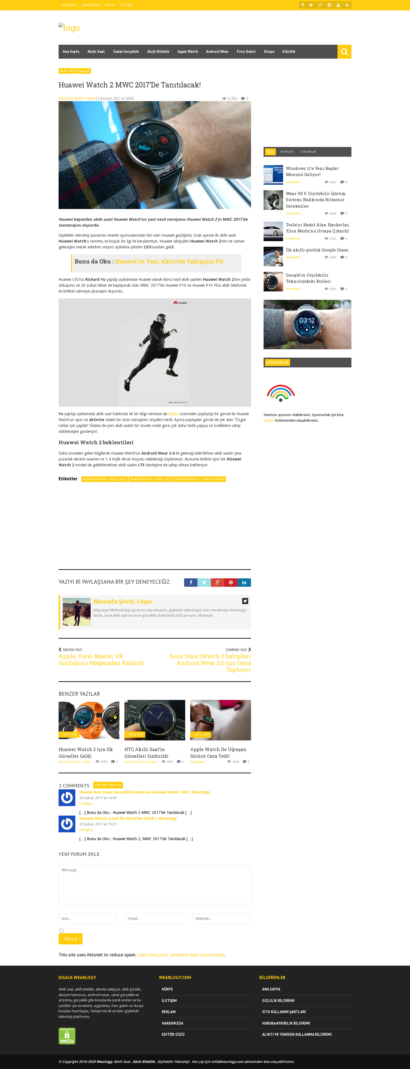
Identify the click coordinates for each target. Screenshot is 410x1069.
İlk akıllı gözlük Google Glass (317, 250)
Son (270, 151)
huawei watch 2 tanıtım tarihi (200, 479)
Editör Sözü (173, 1034)
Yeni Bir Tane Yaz (108, 785)
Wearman (197, 762)
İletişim (126, 5)
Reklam (169, 1011)
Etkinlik (289, 51)
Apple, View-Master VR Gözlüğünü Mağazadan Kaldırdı (101, 659)
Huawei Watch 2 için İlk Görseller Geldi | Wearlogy (128, 818)
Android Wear (217, 51)
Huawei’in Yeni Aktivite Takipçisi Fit (169, 261)
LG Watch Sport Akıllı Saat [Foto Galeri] (307, 311)
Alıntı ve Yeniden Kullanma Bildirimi (297, 1034)
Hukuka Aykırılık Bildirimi (286, 1023)
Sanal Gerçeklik (126, 51)
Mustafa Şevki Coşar (77, 98)
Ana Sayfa (68, 5)
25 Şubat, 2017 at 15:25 (97, 824)
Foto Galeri (246, 51)
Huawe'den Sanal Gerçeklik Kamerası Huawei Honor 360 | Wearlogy (144, 792)
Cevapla (85, 803)
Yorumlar (308, 152)
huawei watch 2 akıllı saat (105, 479)
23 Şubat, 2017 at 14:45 (97, 798)
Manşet (84, 71)
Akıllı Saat (96, 51)
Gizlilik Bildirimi (278, 1000)
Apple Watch (188, 51)
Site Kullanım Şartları (284, 1011)
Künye (110, 5)
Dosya (269, 51)
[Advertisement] (249, 27)
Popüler (287, 152)
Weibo (174, 414)
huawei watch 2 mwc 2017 (151, 479)
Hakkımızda (91, 5)
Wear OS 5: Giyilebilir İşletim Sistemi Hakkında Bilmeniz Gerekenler (316, 200)
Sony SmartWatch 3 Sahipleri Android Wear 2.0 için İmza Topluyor (210, 662)
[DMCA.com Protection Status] (67, 1043)
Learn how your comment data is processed (180, 955)
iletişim (269, 420)
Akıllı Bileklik (158, 51)
